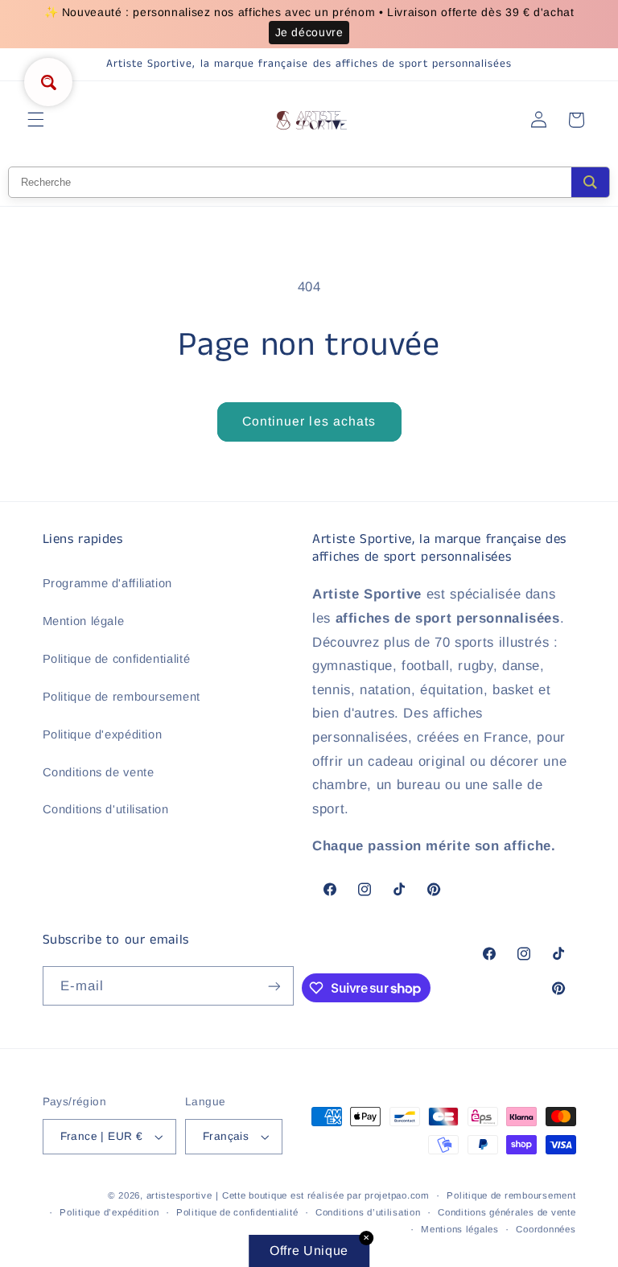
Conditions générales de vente (506, 1212)
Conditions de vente (98, 772)
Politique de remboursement (121, 696)
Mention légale (84, 621)
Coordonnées (545, 1229)
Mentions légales (460, 1229)
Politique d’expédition (109, 1212)
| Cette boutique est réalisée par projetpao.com (323, 1195)
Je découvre (309, 32)
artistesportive (179, 1195)
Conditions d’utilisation (368, 1212)
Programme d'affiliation (108, 583)
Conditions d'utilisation (106, 809)
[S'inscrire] (273, 986)
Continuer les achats (309, 421)
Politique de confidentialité (117, 658)
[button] (35, 119)
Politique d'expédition (103, 734)
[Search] (590, 182)
